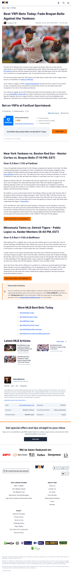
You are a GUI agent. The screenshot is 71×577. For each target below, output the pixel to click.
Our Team (52, 492)
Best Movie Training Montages (19, 495)
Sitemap (52, 504)
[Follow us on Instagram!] (67, 468)
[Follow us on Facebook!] (54, 468)
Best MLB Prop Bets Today (29, 317)
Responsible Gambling (52, 498)
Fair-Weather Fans (19, 492)
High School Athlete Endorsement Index (19, 498)
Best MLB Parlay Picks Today (29, 325)
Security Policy (19, 532)
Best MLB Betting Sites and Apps (31, 329)
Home (3, 8)
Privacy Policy (18, 517)
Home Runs (24, 201)
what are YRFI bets (27, 79)
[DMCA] (9, 543)
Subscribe (35, 439)
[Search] (64, 3)
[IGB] (26, 543)
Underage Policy (18, 523)
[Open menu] (68, 3)
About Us (52, 486)
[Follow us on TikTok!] (67, 473)
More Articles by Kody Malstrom (14, 400)
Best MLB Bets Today (27, 313)
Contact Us (52, 489)
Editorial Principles (19, 514)
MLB (8, 8)
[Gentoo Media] (38, 543)
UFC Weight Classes (18, 489)
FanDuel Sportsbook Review (24, 123)
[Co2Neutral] (35, 548)
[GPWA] (63, 543)
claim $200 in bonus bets (17, 94)
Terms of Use (18, 520)
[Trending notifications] (58, 2)
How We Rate (52, 495)
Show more (60, 341)
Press (52, 501)
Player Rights (19, 526)
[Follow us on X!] (59, 468)
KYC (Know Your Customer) (19, 529)
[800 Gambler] (51, 543)
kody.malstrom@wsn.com (26, 405)
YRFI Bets (13, 8)
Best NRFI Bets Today (27, 321)
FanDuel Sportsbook (32, 84)
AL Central (7, 71)
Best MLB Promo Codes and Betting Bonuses (35, 333)
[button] (68, 3)
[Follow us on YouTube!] (63, 468)
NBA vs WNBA (18, 486)
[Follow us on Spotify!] (63, 473)
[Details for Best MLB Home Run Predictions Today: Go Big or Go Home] (43, 349)
